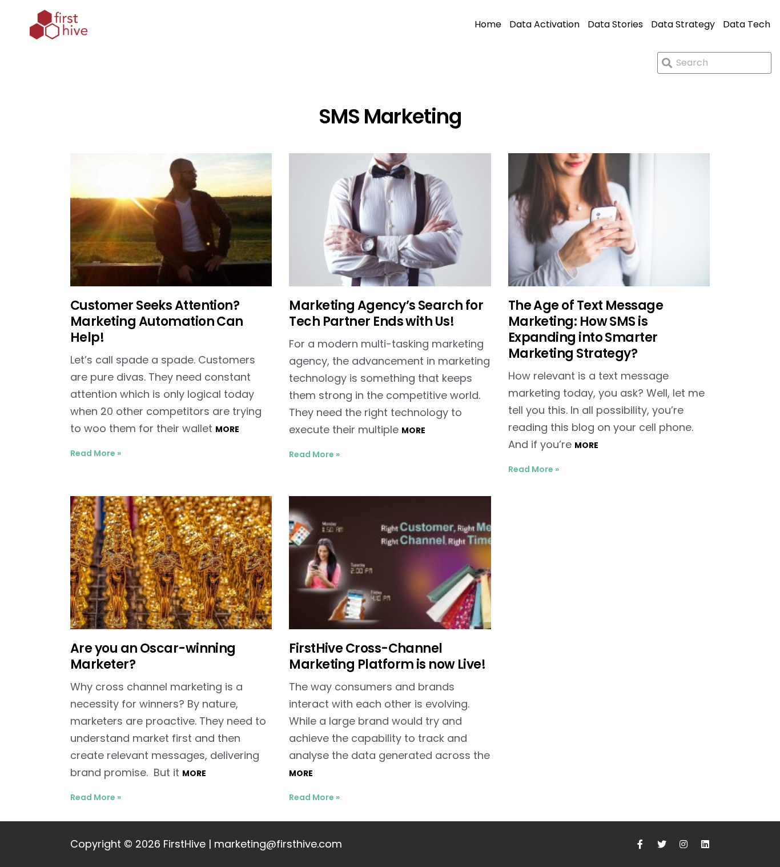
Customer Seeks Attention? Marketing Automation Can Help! (156, 321)
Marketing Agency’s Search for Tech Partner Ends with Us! (386, 313)
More (227, 429)
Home (488, 24)
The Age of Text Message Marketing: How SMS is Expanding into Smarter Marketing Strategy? (585, 329)
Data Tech (746, 24)
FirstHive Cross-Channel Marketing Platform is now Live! (387, 656)
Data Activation (544, 24)
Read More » (95, 453)
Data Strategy (683, 24)
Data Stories (615, 24)
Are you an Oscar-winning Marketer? (153, 656)
